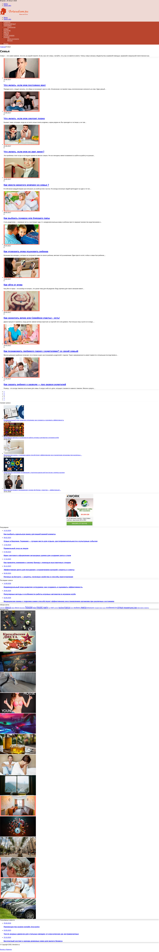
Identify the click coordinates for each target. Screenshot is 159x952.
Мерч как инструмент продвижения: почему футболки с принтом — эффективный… (32, 490)
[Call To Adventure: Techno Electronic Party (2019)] (18, 733)
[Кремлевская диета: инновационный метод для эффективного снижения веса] (18, 651)
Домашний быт (10, 24)
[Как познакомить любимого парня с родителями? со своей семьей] (22, 344)
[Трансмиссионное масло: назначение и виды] (18, 753)
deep (12, 607)
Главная (3, 47)
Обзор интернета (13, 39)
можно (104, 607)
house (29, 607)
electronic (22, 607)
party (45, 607)
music (39, 607)
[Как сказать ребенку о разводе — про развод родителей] (22, 377)
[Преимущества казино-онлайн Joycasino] (18, 671)
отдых (120, 607)
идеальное (90, 607)
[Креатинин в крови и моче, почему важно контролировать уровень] (18, 836)
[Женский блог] (14, 14)
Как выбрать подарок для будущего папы (27, 218)
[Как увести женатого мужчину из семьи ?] (22, 177)
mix (34, 607)
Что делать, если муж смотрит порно (24, 118)
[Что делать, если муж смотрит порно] (22, 111)
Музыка (10, 40)
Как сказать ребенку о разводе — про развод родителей (35, 384)
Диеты (6, 32)
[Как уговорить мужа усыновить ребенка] (22, 244)
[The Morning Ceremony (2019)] (18, 795)
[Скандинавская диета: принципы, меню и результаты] (18, 630)
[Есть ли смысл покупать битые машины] (18, 918)
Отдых (6, 29)
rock (52, 608)
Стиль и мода (9, 35)
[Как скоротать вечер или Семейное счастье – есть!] (22, 310)
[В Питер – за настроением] (18, 815)
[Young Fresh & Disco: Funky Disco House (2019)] (18, 712)
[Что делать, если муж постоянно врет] (22, 78)
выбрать (77, 608)
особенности (111, 608)
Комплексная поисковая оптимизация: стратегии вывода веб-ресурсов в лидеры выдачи (34, 472)
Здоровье (8, 25)
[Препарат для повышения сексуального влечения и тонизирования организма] (18, 774)
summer (56, 607)
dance (8, 607)
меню (100, 607)
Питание (7, 30)
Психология (11, 27)
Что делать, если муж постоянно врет (25, 85)
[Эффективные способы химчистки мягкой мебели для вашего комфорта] (18, 692)
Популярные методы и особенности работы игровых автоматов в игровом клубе (31, 437)
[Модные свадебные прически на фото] (18, 877)
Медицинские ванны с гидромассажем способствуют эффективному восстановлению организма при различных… (43, 455)
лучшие (96, 607)
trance (67, 607)
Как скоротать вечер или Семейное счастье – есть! (32, 318)
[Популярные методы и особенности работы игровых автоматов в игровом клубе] (14, 436)
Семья (6, 34)
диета (83, 607)
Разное (6, 37)
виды (72, 607)
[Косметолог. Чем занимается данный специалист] (18, 898)
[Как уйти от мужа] (22, 277)
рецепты (146, 607)
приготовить (140, 607)
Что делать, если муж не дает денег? (24, 151)
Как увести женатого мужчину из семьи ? (26, 185)
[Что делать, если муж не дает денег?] (22, 144)
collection (2, 607)
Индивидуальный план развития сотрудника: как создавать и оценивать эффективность (34, 420)
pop (49, 607)
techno (61, 608)
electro (17, 608)
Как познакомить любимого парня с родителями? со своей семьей (41, 351)
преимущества (130, 607)
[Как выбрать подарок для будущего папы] (22, 211)
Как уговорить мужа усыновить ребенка (26, 251)
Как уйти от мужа (13, 284)
